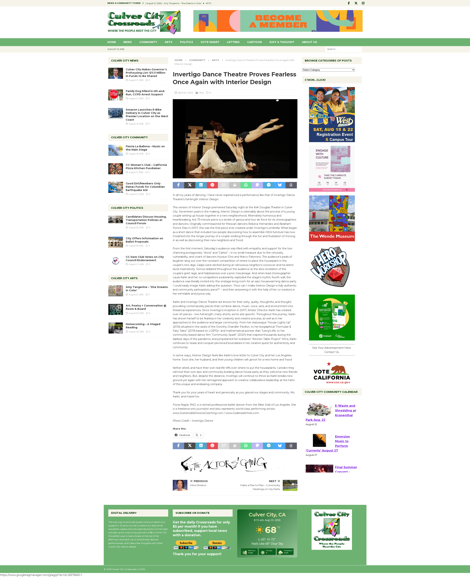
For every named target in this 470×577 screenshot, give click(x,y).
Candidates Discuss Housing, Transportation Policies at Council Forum (146, 220)
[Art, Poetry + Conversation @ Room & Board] (115, 309)
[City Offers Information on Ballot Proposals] (115, 242)
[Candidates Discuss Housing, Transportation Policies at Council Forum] (115, 220)
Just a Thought (281, 42)
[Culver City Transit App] (332, 338)
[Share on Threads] (291, 185)
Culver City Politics (127, 208)
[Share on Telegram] (268, 185)
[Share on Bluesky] (279, 185)
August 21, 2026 (136, 80)
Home (111, 42)
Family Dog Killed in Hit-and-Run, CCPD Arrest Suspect (145, 92)
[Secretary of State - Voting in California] (332, 381)
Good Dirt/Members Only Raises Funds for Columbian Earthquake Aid (145, 187)
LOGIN (141, 569)
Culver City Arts (124, 278)
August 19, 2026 (136, 123)
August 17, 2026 (136, 172)
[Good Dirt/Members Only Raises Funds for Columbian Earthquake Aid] (115, 187)
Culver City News (124, 60)
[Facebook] (349, 3)
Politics (186, 42)
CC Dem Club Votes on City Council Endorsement (145, 258)
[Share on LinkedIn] (201, 185)
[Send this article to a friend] (223, 185)
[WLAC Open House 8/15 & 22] (332, 140)
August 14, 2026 (136, 194)
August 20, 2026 (136, 227)
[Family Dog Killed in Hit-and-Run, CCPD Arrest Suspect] (115, 94)
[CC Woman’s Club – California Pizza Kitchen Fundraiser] (115, 168)
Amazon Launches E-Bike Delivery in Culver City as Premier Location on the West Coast (147, 114)
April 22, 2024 (185, 92)
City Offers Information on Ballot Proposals (144, 240)
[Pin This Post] (212, 185)
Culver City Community (129, 137)
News (127, 42)
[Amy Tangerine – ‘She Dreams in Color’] (115, 290)
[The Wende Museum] (332, 239)
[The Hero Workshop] (332, 289)
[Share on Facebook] (178, 185)
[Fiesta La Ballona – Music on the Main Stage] (115, 150)
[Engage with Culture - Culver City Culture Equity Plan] (332, 189)
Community (148, 42)
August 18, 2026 (136, 245)
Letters (233, 42)
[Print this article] (234, 185)
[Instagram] (363, 3)
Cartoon (254, 42)
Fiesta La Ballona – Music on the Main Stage (145, 148)
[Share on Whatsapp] (246, 185)
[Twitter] (356, 3)
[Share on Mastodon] (257, 185)
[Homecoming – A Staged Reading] (115, 327)
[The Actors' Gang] (235, 470)
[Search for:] (343, 49)
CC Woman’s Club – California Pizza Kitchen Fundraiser (146, 166)
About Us (309, 42)
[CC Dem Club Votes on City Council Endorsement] (115, 260)
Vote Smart (210, 42)
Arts (168, 42)
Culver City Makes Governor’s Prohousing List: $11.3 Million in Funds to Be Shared (146, 73)
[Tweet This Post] (189, 185)
